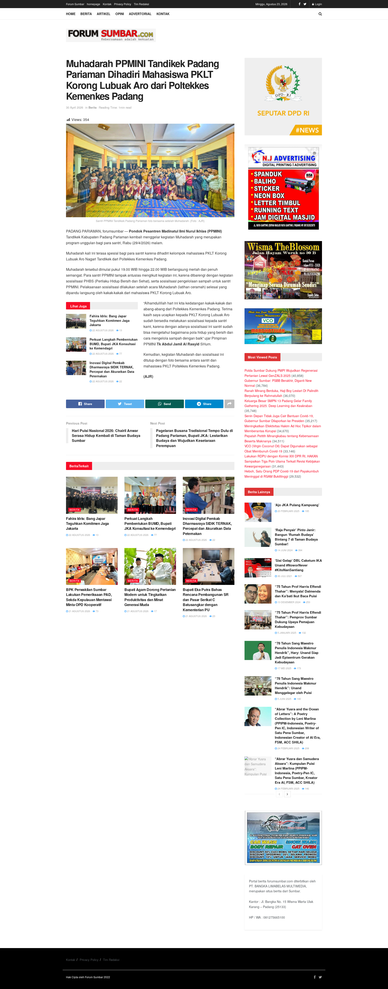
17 (155, 611)
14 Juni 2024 (285, 550)
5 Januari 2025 (286, 632)
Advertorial (140, 13)
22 (120, 381)
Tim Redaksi (141, 4)
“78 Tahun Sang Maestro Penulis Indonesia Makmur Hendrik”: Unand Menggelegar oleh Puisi (295, 685)
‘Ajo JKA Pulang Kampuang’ (297, 504)
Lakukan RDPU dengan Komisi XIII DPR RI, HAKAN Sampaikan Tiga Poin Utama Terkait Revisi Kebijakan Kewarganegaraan (282, 461)
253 (307, 602)
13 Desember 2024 (288, 602)
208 (306, 748)
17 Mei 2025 (284, 668)
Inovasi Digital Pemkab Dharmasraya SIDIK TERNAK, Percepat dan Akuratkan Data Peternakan (112, 369)
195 (306, 511)
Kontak (107, 4)
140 (298, 698)
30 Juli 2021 (284, 576)
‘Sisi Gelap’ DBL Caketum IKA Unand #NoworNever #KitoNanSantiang (298, 565)
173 (298, 668)
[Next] (287, 794)
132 (303, 632)
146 (306, 788)
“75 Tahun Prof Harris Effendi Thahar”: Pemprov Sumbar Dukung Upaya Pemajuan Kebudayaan (298, 619)
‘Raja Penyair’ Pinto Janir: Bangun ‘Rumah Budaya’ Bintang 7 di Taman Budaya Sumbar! (296, 536)
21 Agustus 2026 (79, 611)
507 (299, 576)
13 (120, 330)
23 (213, 616)
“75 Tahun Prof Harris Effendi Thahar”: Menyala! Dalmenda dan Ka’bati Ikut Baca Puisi (298, 591)
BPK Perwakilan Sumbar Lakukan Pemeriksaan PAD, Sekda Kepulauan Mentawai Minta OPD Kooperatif (89, 597)
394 (300, 550)
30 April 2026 (74, 107)
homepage (93, 4)
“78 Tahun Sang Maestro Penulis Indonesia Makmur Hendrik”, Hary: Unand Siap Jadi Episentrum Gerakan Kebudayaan (296, 653)
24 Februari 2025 (288, 748)
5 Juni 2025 (284, 698)
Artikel (103, 13)
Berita (86, 13)
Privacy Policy (122, 4)
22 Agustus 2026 (103, 330)
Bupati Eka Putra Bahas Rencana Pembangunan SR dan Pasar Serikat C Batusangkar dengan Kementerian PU (206, 599)
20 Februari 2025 (288, 511)
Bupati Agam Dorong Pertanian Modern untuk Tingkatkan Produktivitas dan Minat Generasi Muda (150, 597)
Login (318, 4)
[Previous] (279, 794)
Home (70, 13)
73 (96, 611)
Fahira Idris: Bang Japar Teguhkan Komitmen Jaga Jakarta (110, 320)
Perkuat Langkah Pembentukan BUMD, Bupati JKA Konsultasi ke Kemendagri (114, 343)
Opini (119, 13)
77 (120, 353)
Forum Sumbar (75, 4)
